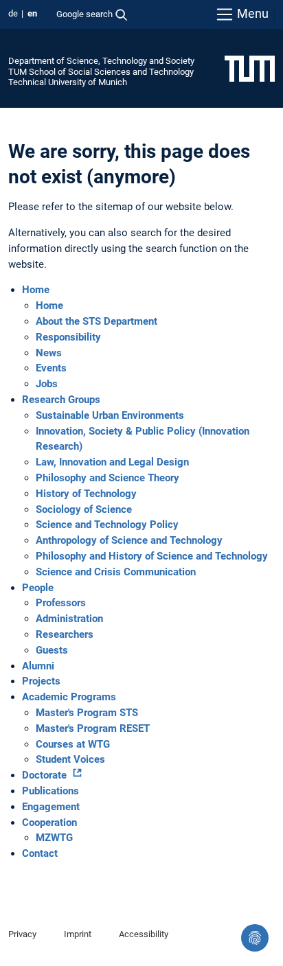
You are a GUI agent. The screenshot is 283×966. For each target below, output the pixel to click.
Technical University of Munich (67, 82)
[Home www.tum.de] (250, 68)
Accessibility (143, 934)
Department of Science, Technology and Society (101, 61)
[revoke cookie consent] (255, 938)
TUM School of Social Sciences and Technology (101, 72)
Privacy (22, 934)
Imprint (77, 934)
